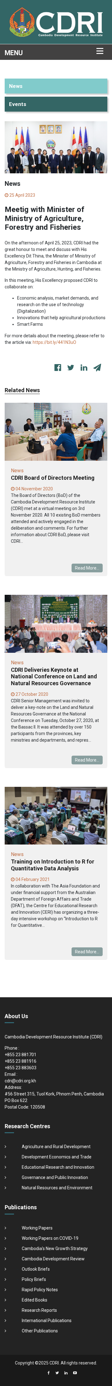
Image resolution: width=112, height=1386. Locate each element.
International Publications (47, 1320)
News (15, 86)
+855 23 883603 (20, 1067)
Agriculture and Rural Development (56, 1146)
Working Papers (37, 1227)
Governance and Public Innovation (55, 1177)
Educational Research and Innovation (58, 1167)
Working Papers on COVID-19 (50, 1238)
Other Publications (40, 1330)
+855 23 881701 (20, 1054)
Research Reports (39, 1310)
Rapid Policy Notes (40, 1289)
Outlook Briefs (36, 1269)
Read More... (87, 567)
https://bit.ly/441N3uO (54, 342)
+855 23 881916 (20, 1061)
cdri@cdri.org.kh (20, 1080)
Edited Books (34, 1299)
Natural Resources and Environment (57, 1187)
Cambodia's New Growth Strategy (55, 1248)
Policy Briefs (34, 1279)
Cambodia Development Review (53, 1258)
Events (17, 104)
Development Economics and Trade (56, 1156)
